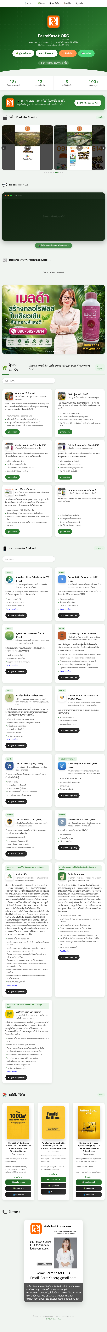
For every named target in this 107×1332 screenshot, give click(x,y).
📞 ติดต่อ (79, 3)
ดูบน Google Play (18, 615)
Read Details (12, 985)
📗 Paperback (18, 1188)
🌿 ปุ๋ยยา (41, 3)
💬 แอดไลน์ (86, 53)
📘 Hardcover (18, 1194)
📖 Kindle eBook (18, 1182)
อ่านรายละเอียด (13, 609)
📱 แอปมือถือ (54, 3)
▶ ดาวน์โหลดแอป (46, 53)
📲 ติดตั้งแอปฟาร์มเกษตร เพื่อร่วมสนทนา (53, 245)
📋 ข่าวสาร (28, 3)
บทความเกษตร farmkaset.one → (30, 259)
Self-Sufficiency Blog (53, 1319)
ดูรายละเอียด (12, 432)
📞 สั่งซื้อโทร (67, 53)
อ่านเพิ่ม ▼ (18, 1177)
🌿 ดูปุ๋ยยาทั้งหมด (23, 53)
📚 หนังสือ (67, 3)
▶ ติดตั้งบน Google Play (87, 102)
